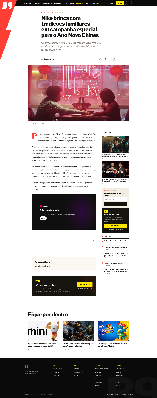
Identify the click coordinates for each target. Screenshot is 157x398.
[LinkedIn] (110, 59)
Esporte (63, 251)
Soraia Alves (49, 59)
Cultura (37, 3)
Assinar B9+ (84, 284)
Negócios (57, 3)
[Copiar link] (114, 59)
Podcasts (79, 3)
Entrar (112, 3)
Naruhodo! (98, 382)
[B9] (8, 3)
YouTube (130, 394)
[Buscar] (126, 3)
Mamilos (98, 379)
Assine (119, 3)
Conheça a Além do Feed (84, 288)
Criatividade (28, 3)
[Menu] (131, 3)
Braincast (98, 372)
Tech (65, 3)
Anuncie (56, 375)
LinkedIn (123, 394)
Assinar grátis (115, 204)
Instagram (110, 394)
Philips (48, 251)
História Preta (99, 385)
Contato (56, 372)
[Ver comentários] (100, 59)
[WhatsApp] (105, 59)
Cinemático (99, 375)
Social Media (47, 3)
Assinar (76, 369)
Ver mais (125, 315)
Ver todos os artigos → (42, 266)
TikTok (117, 394)
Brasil (72, 3)
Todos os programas (101, 369)
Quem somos (57, 369)
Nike (55, 251)
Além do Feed (90, 3)
